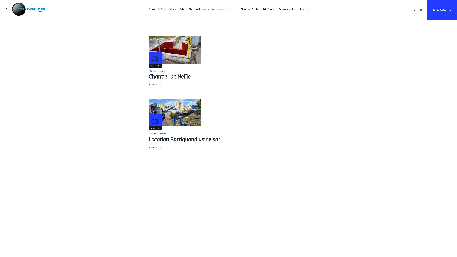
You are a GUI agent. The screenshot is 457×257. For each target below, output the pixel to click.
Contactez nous (444, 10)
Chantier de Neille (170, 76)
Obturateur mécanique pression (223, 9)
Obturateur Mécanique (198, 9)
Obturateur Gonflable (157, 9)
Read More (153, 85)
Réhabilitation (268, 9)
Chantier (153, 71)
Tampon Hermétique (287, 9)
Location (303, 9)
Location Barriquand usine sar (184, 139)
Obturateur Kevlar (177, 9)
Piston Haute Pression (250, 9)
